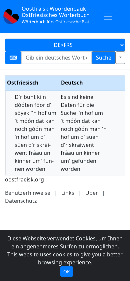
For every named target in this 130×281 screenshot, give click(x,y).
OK (66, 271)
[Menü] (108, 16)
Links (67, 192)
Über (91, 192)
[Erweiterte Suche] (120, 57)
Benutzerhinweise (27, 192)
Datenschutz (21, 200)
